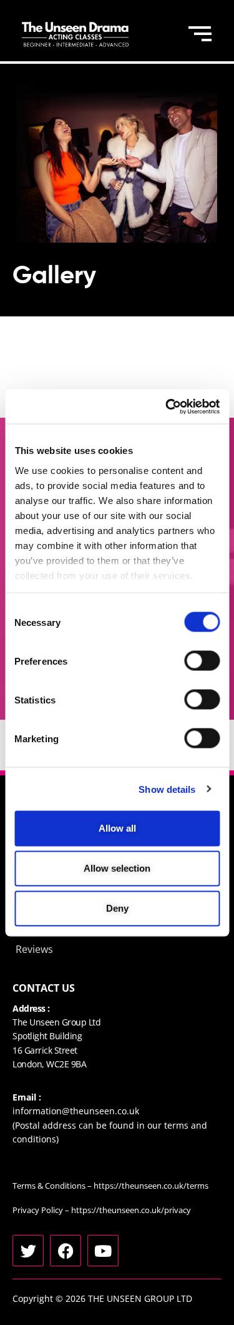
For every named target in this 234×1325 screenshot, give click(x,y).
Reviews (34, 949)
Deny (117, 908)
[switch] (202, 661)
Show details (167, 788)
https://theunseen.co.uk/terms (151, 1185)
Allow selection (117, 868)
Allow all (117, 828)
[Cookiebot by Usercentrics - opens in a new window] (167, 406)
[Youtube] (103, 1250)
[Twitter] (28, 1250)
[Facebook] (65, 1250)
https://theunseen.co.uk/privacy (131, 1210)
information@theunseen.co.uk (75, 1111)
